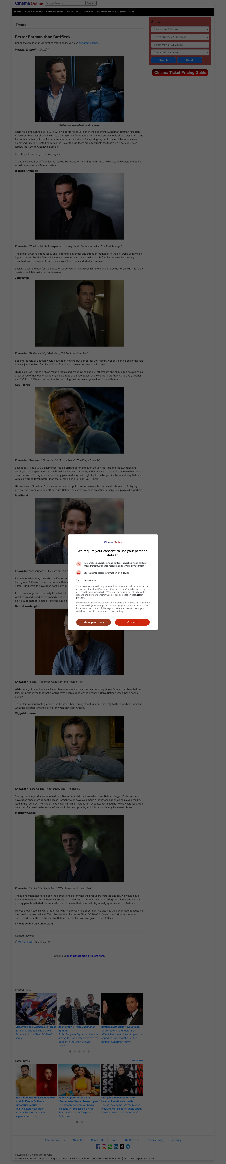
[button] (113, 580)
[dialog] (113, 582)
